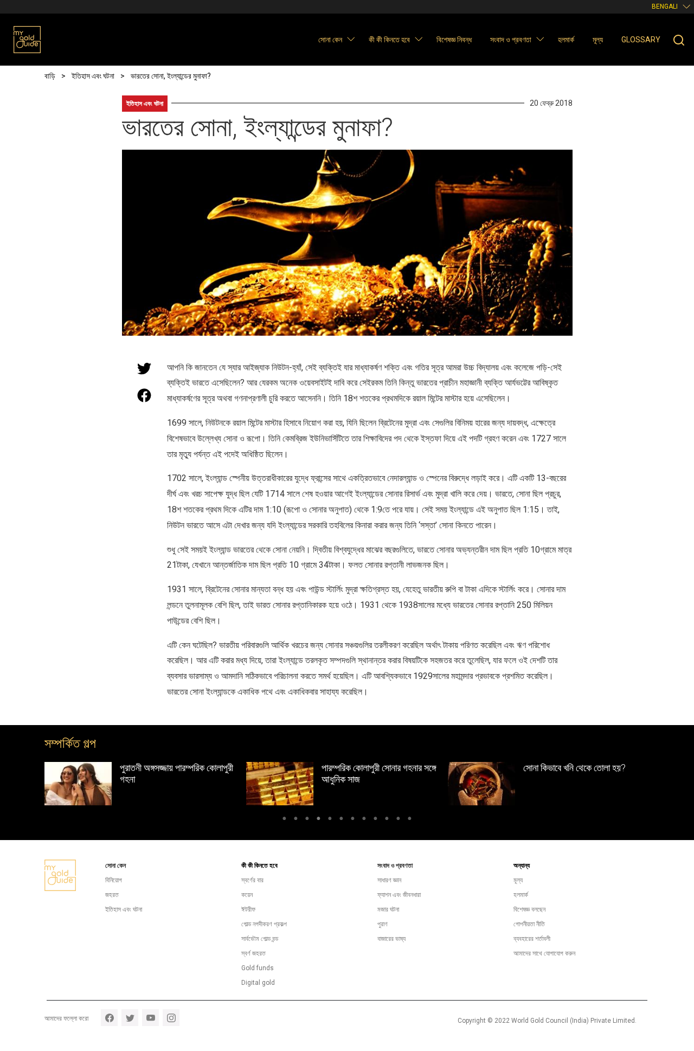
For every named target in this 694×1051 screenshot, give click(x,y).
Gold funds (257, 968)
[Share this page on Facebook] (144, 395)
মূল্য (598, 39)
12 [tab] (409, 820)
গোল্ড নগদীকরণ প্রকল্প (264, 924)
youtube (150, 1017)
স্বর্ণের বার (252, 880)
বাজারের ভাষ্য (391, 939)
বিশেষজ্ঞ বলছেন (529, 909)
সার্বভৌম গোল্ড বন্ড (259, 939)
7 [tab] (352, 820)
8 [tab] (364, 820)
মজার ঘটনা (388, 909)
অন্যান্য (521, 865)
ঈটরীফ (248, 909)
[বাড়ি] (27, 39)
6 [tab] (341, 820)
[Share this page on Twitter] (144, 368)
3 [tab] (307, 820)
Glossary (640, 39)
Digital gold (258, 982)
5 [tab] (330, 820)
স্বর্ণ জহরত (253, 953)
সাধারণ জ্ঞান (389, 880)
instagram (171, 1017)
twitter (129, 1017)
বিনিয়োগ (113, 880)
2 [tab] (295, 820)
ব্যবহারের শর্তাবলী (531, 939)
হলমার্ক (566, 39)
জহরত (112, 895)
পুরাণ (382, 924)
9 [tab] (375, 820)
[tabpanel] (145, 784)
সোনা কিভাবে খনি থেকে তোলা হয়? (574, 767)
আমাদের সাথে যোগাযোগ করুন (544, 953)
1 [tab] (284, 820)
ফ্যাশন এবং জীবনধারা (399, 895)
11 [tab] (398, 820)
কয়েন (247, 895)
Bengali (665, 6)
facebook (109, 1017)
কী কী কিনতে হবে (389, 39)
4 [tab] (318, 820)
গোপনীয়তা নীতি (529, 924)
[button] (350, 38)
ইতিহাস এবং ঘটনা (144, 103)
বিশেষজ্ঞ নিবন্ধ (454, 39)
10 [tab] (387, 820)
